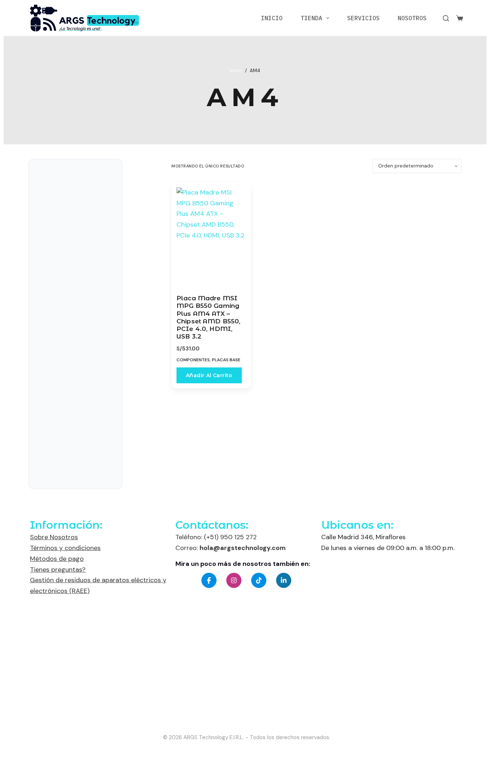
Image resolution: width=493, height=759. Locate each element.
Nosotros (412, 18)
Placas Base (226, 360)
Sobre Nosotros (54, 537)
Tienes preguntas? (58, 569)
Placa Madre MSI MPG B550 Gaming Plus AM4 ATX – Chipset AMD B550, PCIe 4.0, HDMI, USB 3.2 (208, 317)
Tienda (311, 18)
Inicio (272, 18)
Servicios (363, 18)
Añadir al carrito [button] (209, 375)
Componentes (193, 360)
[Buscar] (446, 18)
